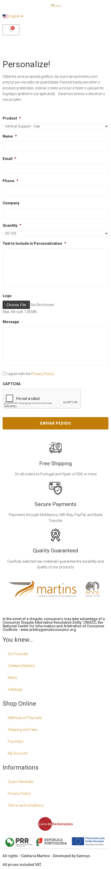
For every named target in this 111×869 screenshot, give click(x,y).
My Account (17, 753)
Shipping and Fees (22, 730)
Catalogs (15, 689)
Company (11, 203)
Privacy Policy (42, 374)
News (12, 678)
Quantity (12, 225)
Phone (10, 181)
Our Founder (18, 654)
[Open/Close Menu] (103, 44)
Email (9, 159)
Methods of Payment (25, 718)
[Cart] (11, 29)
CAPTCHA (12, 384)
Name (10, 136)
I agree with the (30, 374)
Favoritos (15, 741)
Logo (7, 296)
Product (12, 118)
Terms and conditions (26, 805)
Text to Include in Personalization (34, 243)
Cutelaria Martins (21, 666)
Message (11, 322)
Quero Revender (21, 782)
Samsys (83, 856)
